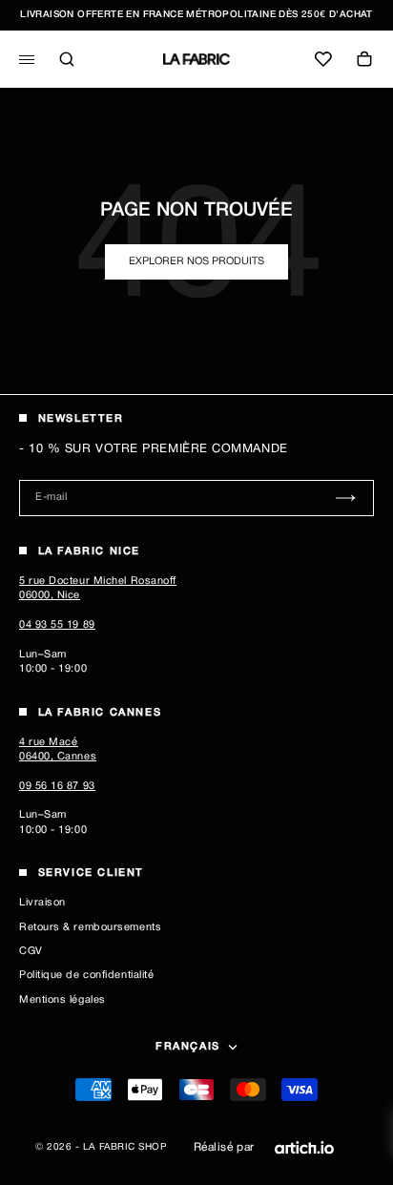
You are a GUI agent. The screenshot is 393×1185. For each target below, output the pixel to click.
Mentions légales (62, 1000)
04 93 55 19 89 (57, 625)
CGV (31, 951)
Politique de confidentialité (86, 975)
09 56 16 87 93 (57, 786)
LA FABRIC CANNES (100, 712)
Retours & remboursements (90, 927)
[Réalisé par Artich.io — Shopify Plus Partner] (304, 1148)
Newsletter (81, 419)
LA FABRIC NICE (89, 551)
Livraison (42, 902)
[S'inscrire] (345, 498)
